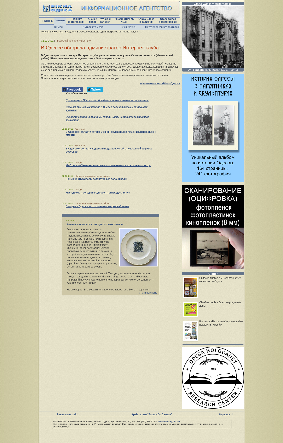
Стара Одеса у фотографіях (213, 3)
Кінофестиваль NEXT (124, 20)
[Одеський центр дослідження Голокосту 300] (213, 407)
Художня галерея (105, 20)
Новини (60, 20)
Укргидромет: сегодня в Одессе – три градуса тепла (98, 192)
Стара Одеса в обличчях (146, 20)
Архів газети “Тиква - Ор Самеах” (151, 414)
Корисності (225, 414)
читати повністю (147, 292)
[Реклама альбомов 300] (213, 181)
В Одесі (58, 27)
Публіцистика (127, 27)
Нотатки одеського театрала (162, 27)
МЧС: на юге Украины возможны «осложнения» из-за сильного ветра (108, 165)
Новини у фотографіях (76, 20)
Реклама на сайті (67, 414)
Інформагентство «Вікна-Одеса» (160, 83)
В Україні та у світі (93, 27)
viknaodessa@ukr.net (169, 421)
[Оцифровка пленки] (213, 268)
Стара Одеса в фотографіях (168, 20)
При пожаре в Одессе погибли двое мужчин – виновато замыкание (107, 100)
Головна (47, 20)
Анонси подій (92, 20)
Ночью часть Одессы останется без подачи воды (96, 179)
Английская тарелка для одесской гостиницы (95, 224)
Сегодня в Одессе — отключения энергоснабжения (97, 206)
